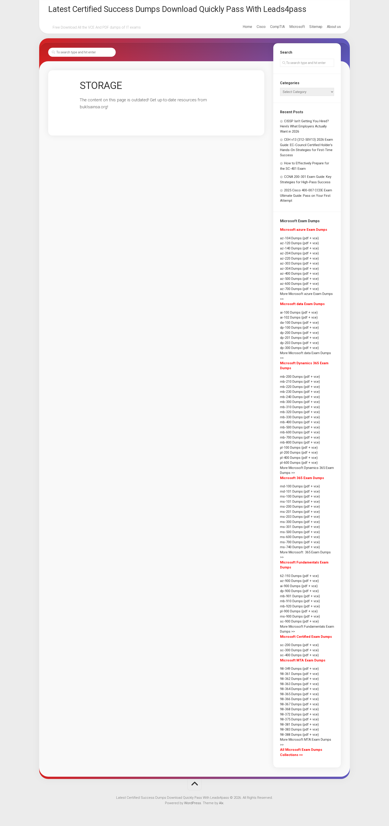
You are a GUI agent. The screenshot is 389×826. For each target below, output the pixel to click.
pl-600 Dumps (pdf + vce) (299, 463)
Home (247, 27)
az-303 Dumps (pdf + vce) (299, 263)
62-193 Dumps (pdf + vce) (299, 576)
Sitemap (315, 27)
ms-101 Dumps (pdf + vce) (300, 502)
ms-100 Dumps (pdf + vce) (300, 496)
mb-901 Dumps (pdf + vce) (300, 596)
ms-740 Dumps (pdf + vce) (300, 547)
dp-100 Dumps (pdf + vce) (299, 328)
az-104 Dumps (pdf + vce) (299, 238)
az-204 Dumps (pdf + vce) (299, 253)
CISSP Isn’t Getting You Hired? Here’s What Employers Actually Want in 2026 (304, 126)
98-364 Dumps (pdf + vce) (299, 689)
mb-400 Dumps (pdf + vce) (300, 422)
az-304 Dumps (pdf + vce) (299, 269)
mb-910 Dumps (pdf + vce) (300, 601)
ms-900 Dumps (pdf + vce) (300, 616)
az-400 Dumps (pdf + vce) (299, 274)
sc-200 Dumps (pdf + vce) (299, 645)
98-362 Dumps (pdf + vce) (299, 679)
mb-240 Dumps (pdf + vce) (300, 397)
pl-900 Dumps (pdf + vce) (299, 611)
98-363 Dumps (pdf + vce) (299, 684)
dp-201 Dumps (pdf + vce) (299, 338)
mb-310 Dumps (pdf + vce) (300, 407)
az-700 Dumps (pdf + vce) (299, 289)
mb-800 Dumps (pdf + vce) (300, 442)
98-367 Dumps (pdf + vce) (299, 704)
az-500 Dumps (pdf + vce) (299, 279)
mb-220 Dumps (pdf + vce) (300, 387)
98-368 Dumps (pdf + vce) (299, 709)
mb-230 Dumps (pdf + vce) (300, 392)
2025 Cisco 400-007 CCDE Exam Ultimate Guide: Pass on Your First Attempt (306, 195)
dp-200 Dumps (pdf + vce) (299, 333)
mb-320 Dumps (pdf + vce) (300, 412)
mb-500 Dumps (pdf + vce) (300, 427)
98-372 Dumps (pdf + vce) (299, 714)
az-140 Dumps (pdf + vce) (299, 248)
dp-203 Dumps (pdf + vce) (299, 343)
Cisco (261, 27)
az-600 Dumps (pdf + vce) (299, 284)
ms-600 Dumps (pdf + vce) (300, 537)
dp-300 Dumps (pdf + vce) (299, 348)
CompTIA (277, 27)
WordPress (192, 803)
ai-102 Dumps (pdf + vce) (299, 317)
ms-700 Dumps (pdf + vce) (300, 542)
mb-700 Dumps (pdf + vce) (300, 437)
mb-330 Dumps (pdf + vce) (300, 417)
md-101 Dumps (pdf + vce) (300, 491)
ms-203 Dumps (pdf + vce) (300, 517)
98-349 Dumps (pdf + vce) (299, 669)
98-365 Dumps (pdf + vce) (299, 694)
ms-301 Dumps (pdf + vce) (300, 527)
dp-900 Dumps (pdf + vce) (299, 591)
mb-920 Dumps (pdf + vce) (300, 606)
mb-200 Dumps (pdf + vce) (300, 377)
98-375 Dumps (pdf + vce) (299, 719)
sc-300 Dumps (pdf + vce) (299, 650)
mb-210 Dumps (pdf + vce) (300, 382)
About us (334, 27)
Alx (221, 803)
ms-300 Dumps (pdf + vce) (300, 522)
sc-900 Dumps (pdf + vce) (299, 621)
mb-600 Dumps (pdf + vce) (300, 432)
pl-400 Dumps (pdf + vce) (299, 458)
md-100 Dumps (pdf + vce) (300, 486)
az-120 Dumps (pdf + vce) (299, 243)
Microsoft (297, 27)
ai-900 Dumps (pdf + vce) (299, 586)
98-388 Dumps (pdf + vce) (299, 735)
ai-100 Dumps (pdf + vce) (299, 312)
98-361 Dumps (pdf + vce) (299, 674)
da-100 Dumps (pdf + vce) (299, 323)
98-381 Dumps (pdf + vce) (299, 724)
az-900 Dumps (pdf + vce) (299, 581)
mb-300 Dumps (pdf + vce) (300, 402)
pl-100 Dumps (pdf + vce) (299, 448)
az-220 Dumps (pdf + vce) (299, 258)
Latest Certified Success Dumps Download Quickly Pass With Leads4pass (177, 9)
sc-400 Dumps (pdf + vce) (299, 655)
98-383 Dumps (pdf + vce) (299, 729)
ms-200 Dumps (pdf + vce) (300, 507)
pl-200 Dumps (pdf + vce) (299, 452)
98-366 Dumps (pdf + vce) (299, 699)
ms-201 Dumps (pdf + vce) (300, 512)
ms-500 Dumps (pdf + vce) (300, 532)
